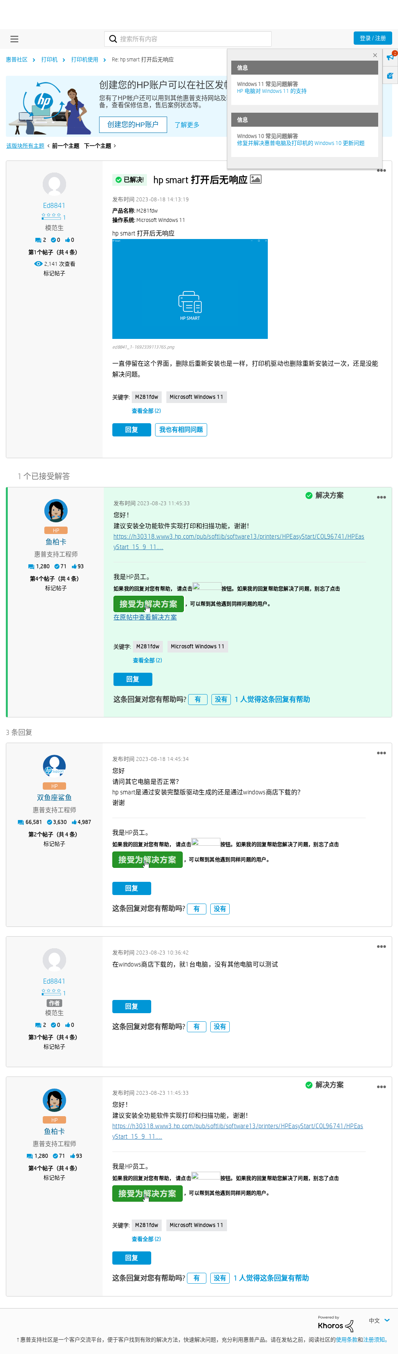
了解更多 (187, 125)
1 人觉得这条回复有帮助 (272, 699)
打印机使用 (84, 59)
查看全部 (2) (146, 410)
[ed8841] (54, 184)
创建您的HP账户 (133, 125)
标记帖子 (54, 273)
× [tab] (375, 55)
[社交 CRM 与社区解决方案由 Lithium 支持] (335, 1323)
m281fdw (146, 396)
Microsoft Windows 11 (196, 396)
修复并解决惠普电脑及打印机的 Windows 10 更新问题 (301, 143)
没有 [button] (221, 699)
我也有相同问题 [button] (181, 430)
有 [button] (198, 699)
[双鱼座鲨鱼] (54, 766)
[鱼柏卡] (56, 510)
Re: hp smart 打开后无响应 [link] (143, 59)
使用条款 (347, 1339)
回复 (131, 430)
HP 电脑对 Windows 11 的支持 (272, 90)
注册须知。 (376, 1339)
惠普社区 (17, 59)
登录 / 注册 (373, 38)
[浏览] (12, 39)
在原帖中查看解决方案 (145, 617)
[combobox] (188, 39)
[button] (381, 170)
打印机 (49, 59)
